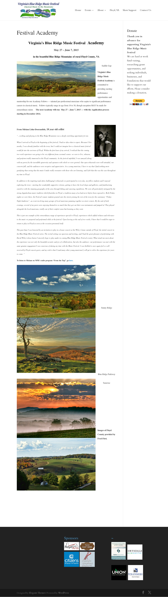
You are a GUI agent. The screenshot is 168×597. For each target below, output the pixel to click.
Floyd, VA (114, 10)
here (71, 260)
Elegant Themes (37, 592)
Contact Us (145, 10)
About (100, 10)
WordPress (63, 592)
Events (88, 10)
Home (78, 10)
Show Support (129, 10)
